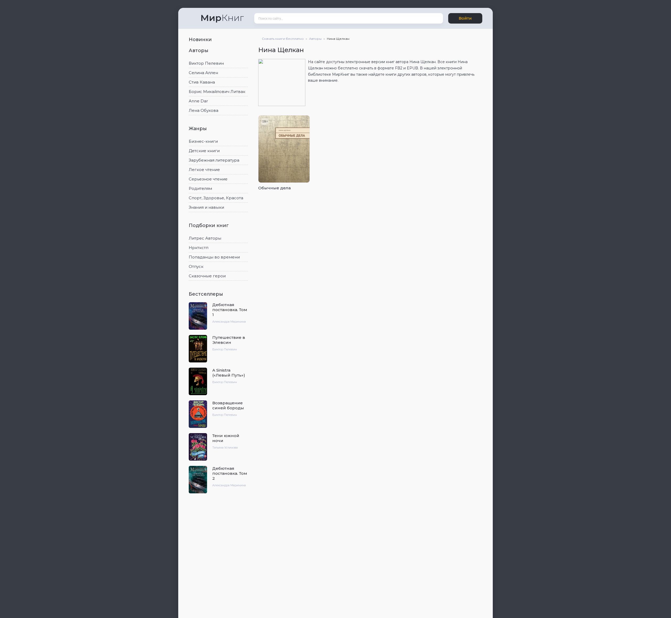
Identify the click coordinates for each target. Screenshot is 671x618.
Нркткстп (198, 247)
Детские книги (204, 150)
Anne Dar (198, 100)
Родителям (200, 188)
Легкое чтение (204, 169)
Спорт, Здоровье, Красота (216, 197)
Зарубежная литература (214, 160)
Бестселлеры (206, 294)
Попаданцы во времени (214, 257)
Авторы (199, 50)
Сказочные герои (207, 275)
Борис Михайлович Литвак (217, 91)
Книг (222, 17)
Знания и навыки (206, 207)
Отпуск (196, 266)
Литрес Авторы (205, 238)
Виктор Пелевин (206, 63)
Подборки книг (209, 225)
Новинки (201, 39)
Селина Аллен (203, 72)
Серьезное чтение (208, 178)
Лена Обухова (203, 110)
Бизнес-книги (203, 141)
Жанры (198, 128)
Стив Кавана (202, 82)
